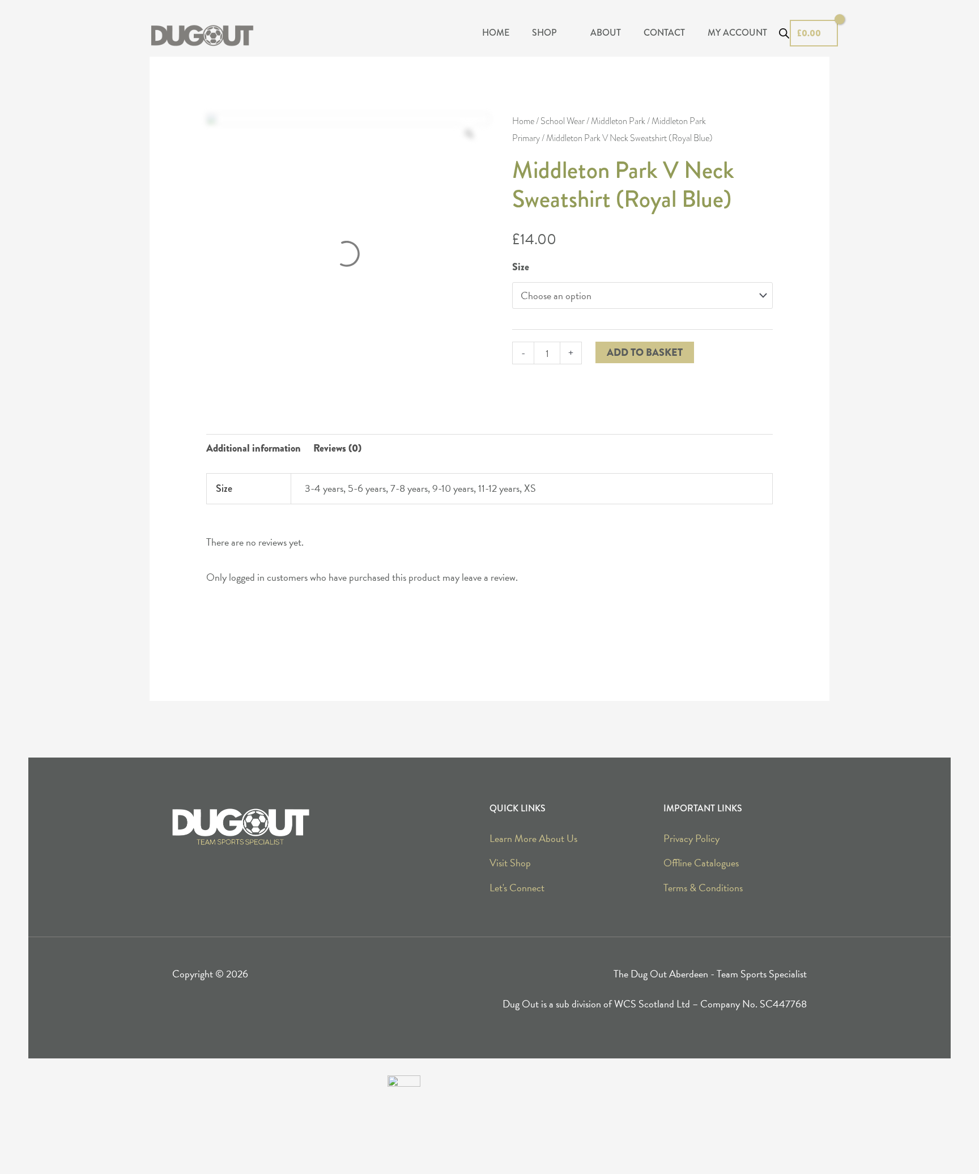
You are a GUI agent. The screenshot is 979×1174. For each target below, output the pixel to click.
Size (520, 267)
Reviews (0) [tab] (337, 448)
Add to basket (645, 352)
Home (523, 121)
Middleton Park (618, 121)
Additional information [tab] (253, 448)
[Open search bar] (784, 33)
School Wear (562, 121)
